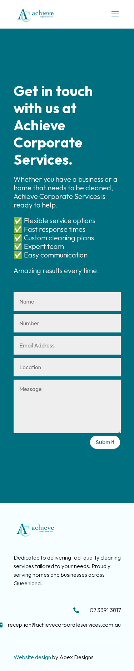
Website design (32, 657)
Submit (105, 442)
